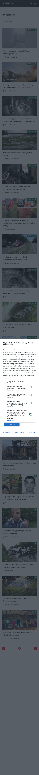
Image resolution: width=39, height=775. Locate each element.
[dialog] (19, 387)
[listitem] (19, 382)
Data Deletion (7, 432)
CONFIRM (12, 424)
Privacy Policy (32, 432)
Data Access (19, 432)
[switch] (30, 387)
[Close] (35, 343)
